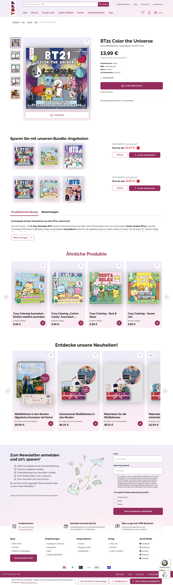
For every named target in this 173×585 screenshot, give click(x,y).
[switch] (164, 575)
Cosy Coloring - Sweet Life (141, 315)
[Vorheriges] (6, 297)
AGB (130, 574)
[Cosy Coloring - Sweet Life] (144, 288)
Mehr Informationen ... (29, 582)
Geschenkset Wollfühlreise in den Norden (77, 416)
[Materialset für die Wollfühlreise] (123, 383)
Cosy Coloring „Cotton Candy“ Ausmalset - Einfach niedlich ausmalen (67, 315)
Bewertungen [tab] (50, 211)
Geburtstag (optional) (121, 465)
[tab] (24, 213)
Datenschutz (119, 574)
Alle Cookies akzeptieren (147, 581)
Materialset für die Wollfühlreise (115, 416)
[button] (22, 237)
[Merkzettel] (143, 12)
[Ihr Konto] (149, 12)
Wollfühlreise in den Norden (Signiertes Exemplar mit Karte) (34, 416)
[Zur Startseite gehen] (15, 8)
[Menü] (168, 560)
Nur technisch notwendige (93, 581)
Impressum (140, 574)
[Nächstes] (166, 297)
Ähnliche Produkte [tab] (86, 254)
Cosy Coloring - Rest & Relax (103, 315)
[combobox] (60, 4)
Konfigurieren (121, 581)
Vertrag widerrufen (23, 558)
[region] (50, 79)
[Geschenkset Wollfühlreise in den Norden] (78, 383)
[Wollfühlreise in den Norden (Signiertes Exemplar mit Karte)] (34, 383)
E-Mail (115, 454)
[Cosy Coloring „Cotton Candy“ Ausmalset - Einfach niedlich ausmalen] (67, 288)
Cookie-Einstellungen (155, 574)
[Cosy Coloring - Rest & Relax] (106, 288)
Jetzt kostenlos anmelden (138, 511)
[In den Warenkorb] (42, 323)
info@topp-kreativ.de (25, 529)
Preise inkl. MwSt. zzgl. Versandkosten (113, 57)
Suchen (105, 4)
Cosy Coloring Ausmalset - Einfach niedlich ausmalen (29, 315)
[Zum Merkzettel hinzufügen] (86, 41)
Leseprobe (59, 115)
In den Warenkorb (133, 86)
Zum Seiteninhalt (10, 2)
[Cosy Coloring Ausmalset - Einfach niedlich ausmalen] (29, 288)
